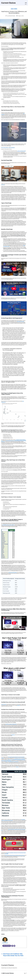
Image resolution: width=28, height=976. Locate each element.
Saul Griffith (6, 853)
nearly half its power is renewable (19, 758)
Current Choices (9, 973)
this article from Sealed (20, 321)
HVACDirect (13, 734)
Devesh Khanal (12, 15)
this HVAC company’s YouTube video (11, 724)
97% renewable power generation (13, 761)
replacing (18, 705)
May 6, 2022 (21, 15)
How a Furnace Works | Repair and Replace (8, 147)
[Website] (12, 946)
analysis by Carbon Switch (13, 572)
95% (6, 761)
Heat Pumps (14, 8)
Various (2, 704)
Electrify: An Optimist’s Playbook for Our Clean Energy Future (16, 852)
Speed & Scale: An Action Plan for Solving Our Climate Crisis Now (15, 855)
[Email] (14, 946)
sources (5, 704)
